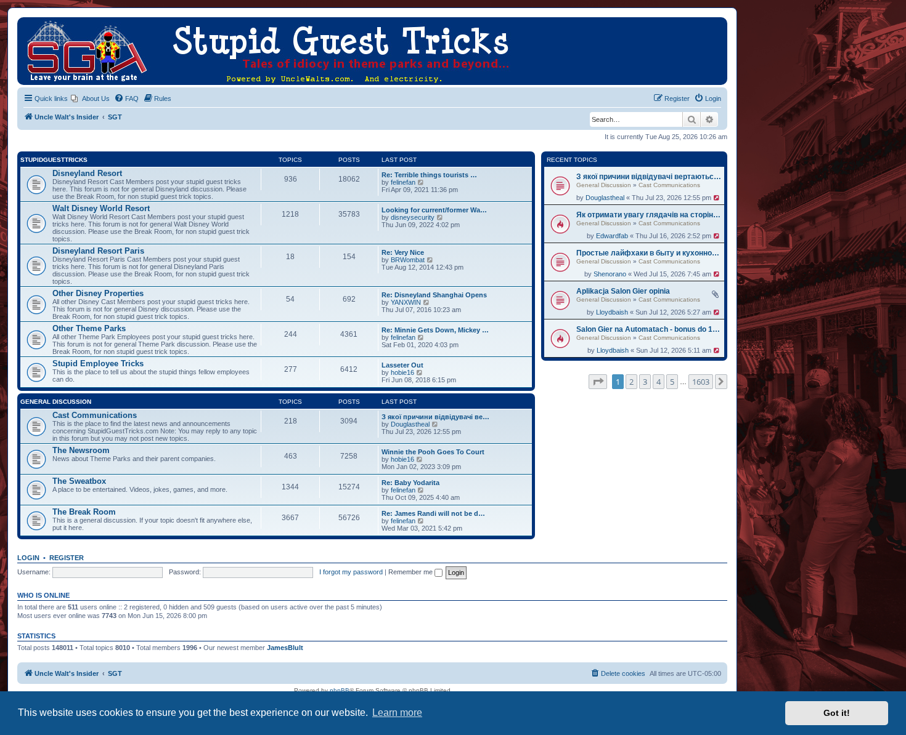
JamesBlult (285, 647)
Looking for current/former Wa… (434, 210)
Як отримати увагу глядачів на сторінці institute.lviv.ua (648, 215)
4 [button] (658, 381)
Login (28, 557)
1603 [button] (700, 381)
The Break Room (84, 511)
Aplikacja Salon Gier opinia (623, 291)
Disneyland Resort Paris (98, 250)
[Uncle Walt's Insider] (27, 23)
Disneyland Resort (87, 173)
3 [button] (645, 381)
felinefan (403, 182)
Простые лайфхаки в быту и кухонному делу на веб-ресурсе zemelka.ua (648, 253)
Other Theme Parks (89, 328)
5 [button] (672, 381)
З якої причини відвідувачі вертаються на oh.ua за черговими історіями (648, 176)
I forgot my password (351, 572)
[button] (598, 381)
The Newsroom (81, 450)
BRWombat (408, 259)
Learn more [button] (397, 712)
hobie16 (402, 372)
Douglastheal (605, 197)
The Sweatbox (79, 481)
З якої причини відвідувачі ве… (435, 416)
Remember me (411, 572)
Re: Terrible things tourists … (429, 175)
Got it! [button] (836, 713)
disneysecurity (413, 217)
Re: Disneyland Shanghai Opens (434, 295)
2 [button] (631, 381)
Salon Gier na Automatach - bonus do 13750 (648, 329)
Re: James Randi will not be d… (433, 513)
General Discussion (603, 185)
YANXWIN (406, 302)
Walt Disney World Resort (101, 208)
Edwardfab (612, 235)
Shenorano (610, 274)
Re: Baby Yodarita (410, 482)
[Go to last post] (717, 197)
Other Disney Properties (98, 293)
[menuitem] (90, 98)
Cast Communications (669, 185)
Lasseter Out (402, 365)
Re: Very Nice (403, 252)
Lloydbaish (612, 312)
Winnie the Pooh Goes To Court (433, 452)
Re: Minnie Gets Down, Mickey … (435, 330)
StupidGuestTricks (54, 159)
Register (66, 557)
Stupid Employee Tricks (98, 363)
